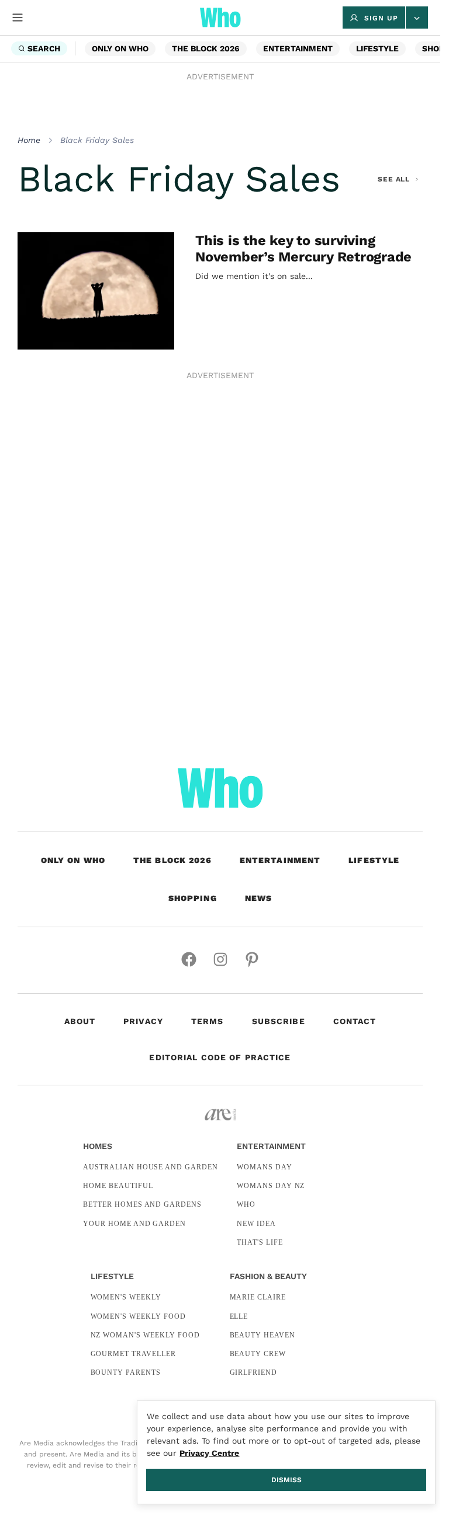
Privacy (143, 1021)
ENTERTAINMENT (298, 48)
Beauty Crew (258, 1354)
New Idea (256, 1224)
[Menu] (17, 17)
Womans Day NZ (271, 1186)
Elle (239, 1316)
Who (246, 1204)
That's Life (260, 1242)
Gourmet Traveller (133, 1354)
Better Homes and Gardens (142, 1204)
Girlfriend (254, 1372)
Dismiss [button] (286, 1480)
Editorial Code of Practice (220, 1057)
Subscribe (278, 1021)
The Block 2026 (206, 48)
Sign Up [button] (381, 18)
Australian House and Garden (150, 1167)
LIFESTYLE (377, 48)
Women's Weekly (126, 1297)
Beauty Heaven (262, 1335)
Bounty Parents (126, 1372)
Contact (355, 1021)
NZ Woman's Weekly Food (145, 1335)
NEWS (258, 898)
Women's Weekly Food (138, 1316)
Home (29, 140)
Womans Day (264, 1167)
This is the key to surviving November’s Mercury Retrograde (303, 248)
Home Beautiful (118, 1186)
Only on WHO (120, 48)
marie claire (258, 1297)
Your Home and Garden (134, 1224)
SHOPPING (192, 898)
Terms (207, 1021)
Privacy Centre (209, 1453)
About (80, 1021)
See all (394, 179)
